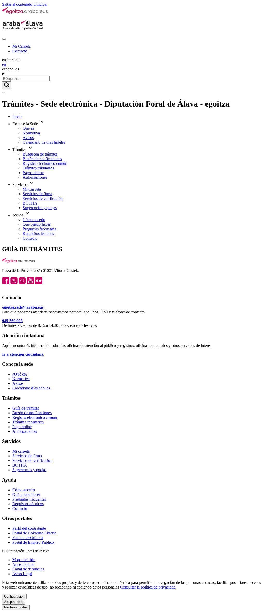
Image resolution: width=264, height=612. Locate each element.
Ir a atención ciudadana (23, 354)
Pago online (22, 427)
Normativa (31, 133)
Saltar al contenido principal (24, 4)
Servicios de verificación (43, 198)
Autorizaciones (35, 177)
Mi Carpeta (21, 46)
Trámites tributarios (38, 168)
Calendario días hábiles (31, 388)
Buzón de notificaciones (42, 159)
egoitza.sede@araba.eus (23, 307)
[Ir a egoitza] (25, 13)
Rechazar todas (16, 607)
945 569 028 (12, 321)
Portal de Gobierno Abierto (34, 533)
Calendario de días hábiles (44, 142)
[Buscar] (6, 85)
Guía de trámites (25, 408)
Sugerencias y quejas (40, 208)
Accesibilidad (23, 564)
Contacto (19, 51)
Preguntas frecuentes (39, 229)
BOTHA (30, 203)
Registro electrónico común (45, 163)
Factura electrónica (27, 537)
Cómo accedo (34, 219)
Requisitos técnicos (38, 233)
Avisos (28, 137)
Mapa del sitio (23, 560)
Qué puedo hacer (37, 224)
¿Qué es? (19, 374)
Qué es (28, 128)
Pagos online (33, 172)
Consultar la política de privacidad (148, 587)
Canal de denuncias (28, 569)
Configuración (14, 596)
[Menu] (4, 39)
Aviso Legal (22, 574)
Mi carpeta (21, 451)
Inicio (17, 116)
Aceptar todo (13, 602)
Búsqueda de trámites (40, 154)
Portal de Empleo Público (33, 542)
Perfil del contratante (29, 528)
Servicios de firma (37, 194)
